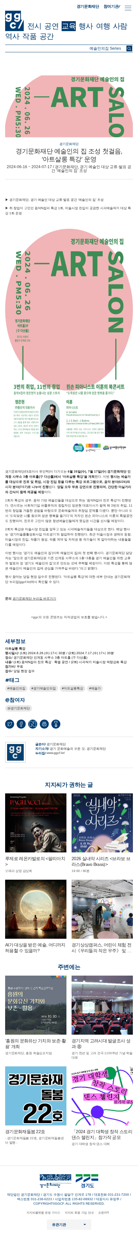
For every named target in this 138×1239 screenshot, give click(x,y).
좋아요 (56, 725)
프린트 (44, 724)
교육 (69, 26)
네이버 (32, 724)
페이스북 (21, 724)
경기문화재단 (88, 6)
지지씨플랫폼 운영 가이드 (43, 1212)
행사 (86, 26)
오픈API (103, 1212)
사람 (120, 26)
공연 (51, 26)
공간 (46, 36)
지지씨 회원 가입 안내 (79, 1212)
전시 (34, 26)
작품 (29, 36)
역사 (12, 36)
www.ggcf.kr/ (56, 753)
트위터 (9, 724)
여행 (103, 26)
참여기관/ (112, 6)
